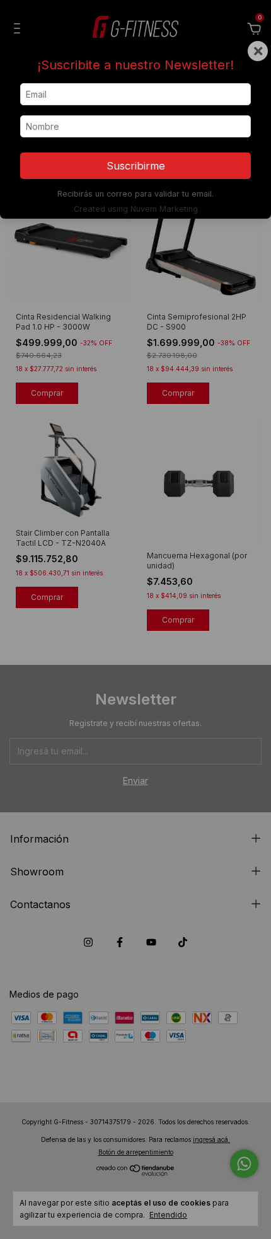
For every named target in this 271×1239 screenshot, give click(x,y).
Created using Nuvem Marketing (136, 209)
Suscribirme (136, 165)
